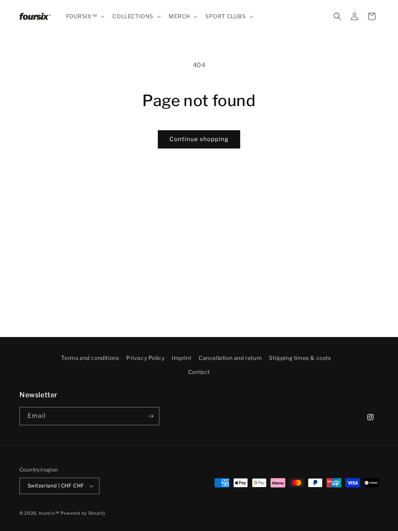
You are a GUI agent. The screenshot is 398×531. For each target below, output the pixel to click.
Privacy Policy (145, 358)
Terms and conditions (90, 358)
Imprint (181, 358)
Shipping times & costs (300, 358)
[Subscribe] (150, 416)
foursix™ (49, 513)
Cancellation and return (230, 358)
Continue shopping (199, 139)
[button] (84, 16)
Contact (199, 372)
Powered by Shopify (83, 513)
